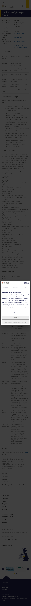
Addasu (15, 317)
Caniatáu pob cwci (15, 313)
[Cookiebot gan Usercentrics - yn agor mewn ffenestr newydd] (22, 283)
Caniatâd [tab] (5, 287)
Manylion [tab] (15, 287)
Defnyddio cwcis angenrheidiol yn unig (15, 322)
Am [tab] (25, 287)
